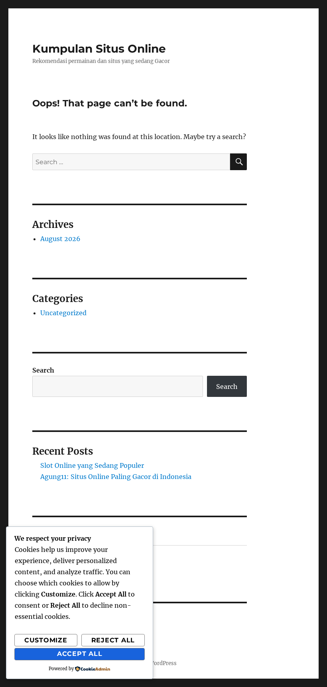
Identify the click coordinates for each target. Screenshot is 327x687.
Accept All (79, 654)
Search (43, 370)
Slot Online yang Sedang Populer (92, 465)
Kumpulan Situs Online (99, 48)
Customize (45, 640)
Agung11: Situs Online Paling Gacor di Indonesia (115, 477)
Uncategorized (63, 313)
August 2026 (60, 239)
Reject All (113, 640)
